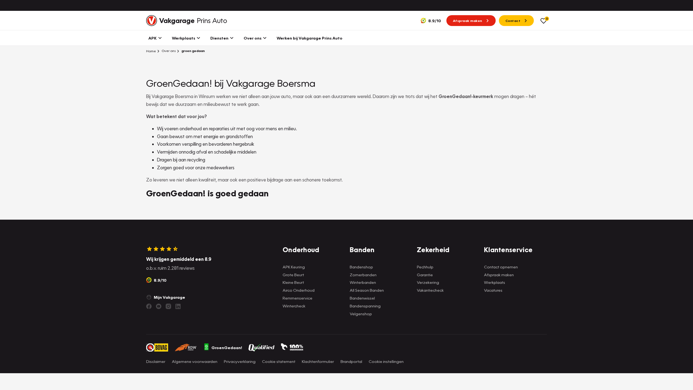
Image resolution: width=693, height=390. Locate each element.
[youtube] (158, 306)
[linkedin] (178, 306)
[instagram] (168, 306)
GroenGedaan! (226, 347)
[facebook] (149, 306)
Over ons (168, 51)
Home (151, 51)
